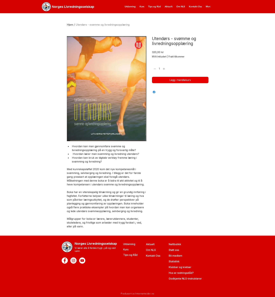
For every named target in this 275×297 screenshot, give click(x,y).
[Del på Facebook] (154, 92)
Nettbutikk (175, 244)
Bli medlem (175, 255)
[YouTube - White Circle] (82, 260)
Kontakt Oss (153, 255)
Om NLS (151, 250)
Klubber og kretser (180, 267)
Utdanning (129, 244)
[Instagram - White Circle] (73, 260)
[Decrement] (154, 69)
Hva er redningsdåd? (181, 272)
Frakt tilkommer (176, 56)
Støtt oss (174, 250)
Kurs (125, 249)
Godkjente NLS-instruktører (185, 278)
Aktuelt (150, 244)
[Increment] (164, 69)
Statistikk (174, 261)
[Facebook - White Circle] (65, 260)
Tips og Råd (130, 254)
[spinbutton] (159, 69)
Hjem (70, 24)
